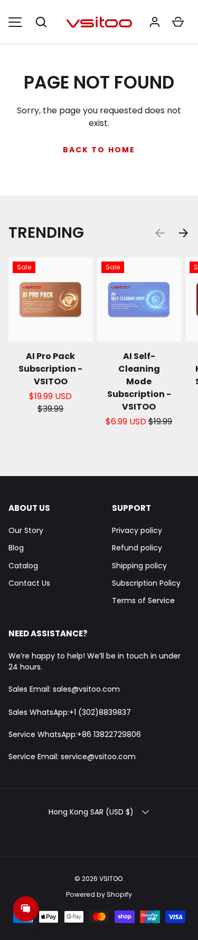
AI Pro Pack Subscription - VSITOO (50, 368)
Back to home (99, 149)
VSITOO (110, 878)
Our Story (25, 530)
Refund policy (137, 547)
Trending (46, 232)
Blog (16, 547)
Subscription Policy (146, 583)
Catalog (23, 565)
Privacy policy (137, 530)
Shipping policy (139, 565)
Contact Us (29, 583)
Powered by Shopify (99, 894)
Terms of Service (143, 600)
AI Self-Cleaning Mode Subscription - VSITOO (139, 381)
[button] (41, 22)
